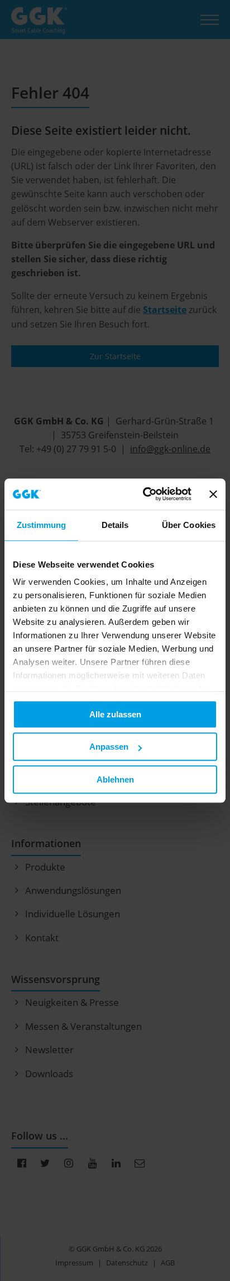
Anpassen (108, 746)
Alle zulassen (115, 714)
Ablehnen (115, 779)
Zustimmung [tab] (41, 525)
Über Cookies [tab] (188, 525)
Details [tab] (115, 525)
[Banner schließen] (213, 494)
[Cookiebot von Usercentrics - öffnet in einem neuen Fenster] (144, 494)
